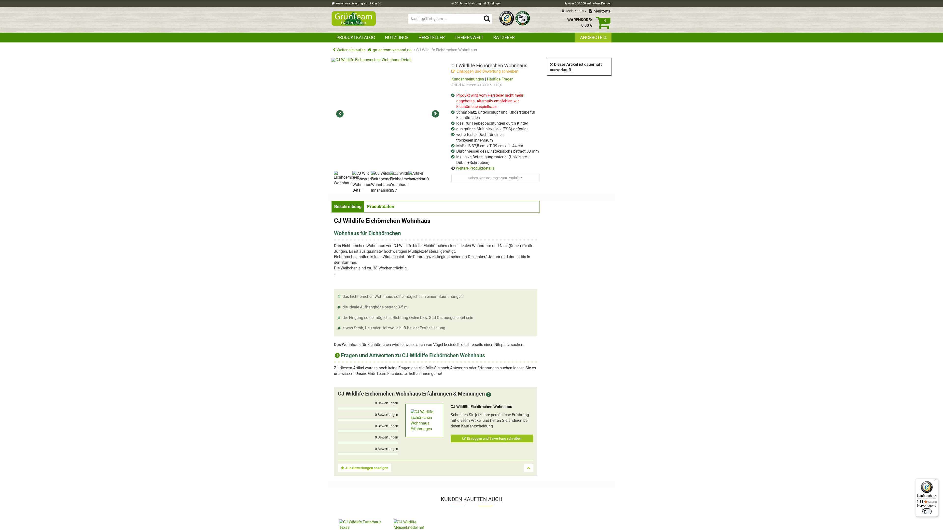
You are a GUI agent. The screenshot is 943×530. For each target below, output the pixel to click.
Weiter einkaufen (351, 50)
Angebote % (593, 37)
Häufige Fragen (500, 79)
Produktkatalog (355, 37)
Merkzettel (602, 11)
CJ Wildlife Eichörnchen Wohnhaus (481, 406)
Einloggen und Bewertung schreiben (487, 71)
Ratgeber (504, 37)
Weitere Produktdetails (475, 168)
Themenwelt (469, 37)
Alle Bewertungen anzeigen (366, 468)
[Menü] (935, 481)
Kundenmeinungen (467, 79)
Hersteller (431, 37)
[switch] (927, 511)
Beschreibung (347, 206)
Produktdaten (380, 206)
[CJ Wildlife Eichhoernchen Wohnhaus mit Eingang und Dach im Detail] (388, 114)
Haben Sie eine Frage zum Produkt (494, 178)
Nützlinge (397, 37)
